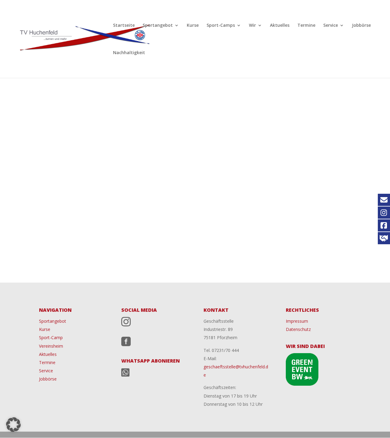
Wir (252, 25)
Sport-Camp (51, 337)
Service (330, 25)
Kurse (193, 25)
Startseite (124, 25)
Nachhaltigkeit (129, 52)
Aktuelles (279, 25)
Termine (306, 25)
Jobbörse (361, 25)
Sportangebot (158, 25)
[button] (13, 424)
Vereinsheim (51, 346)
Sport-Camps (221, 25)
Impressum (297, 321)
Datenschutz (298, 329)
